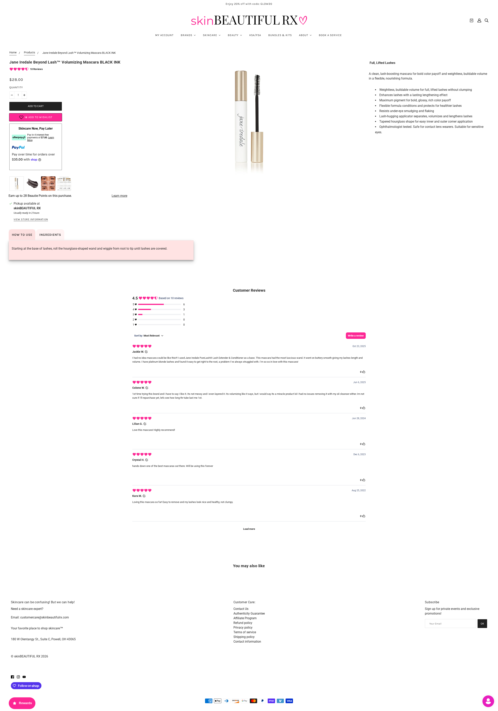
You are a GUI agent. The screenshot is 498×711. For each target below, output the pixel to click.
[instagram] (18, 677)
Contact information (247, 641)
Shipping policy (244, 637)
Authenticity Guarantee (249, 613)
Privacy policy (243, 627)
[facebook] (12, 677)
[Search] (486, 20)
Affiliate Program (245, 618)
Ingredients (50, 235)
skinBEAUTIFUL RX (27, 208)
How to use (22, 235)
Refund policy (242, 623)
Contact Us (240, 609)
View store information (31, 219)
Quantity (16, 87)
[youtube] (24, 677)
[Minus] (11, 95)
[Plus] (24, 95)
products (29, 52)
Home (13, 52)
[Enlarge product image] (249, 119)
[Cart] (471, 20)
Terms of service (244, 632)
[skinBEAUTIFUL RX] (249, 20)
